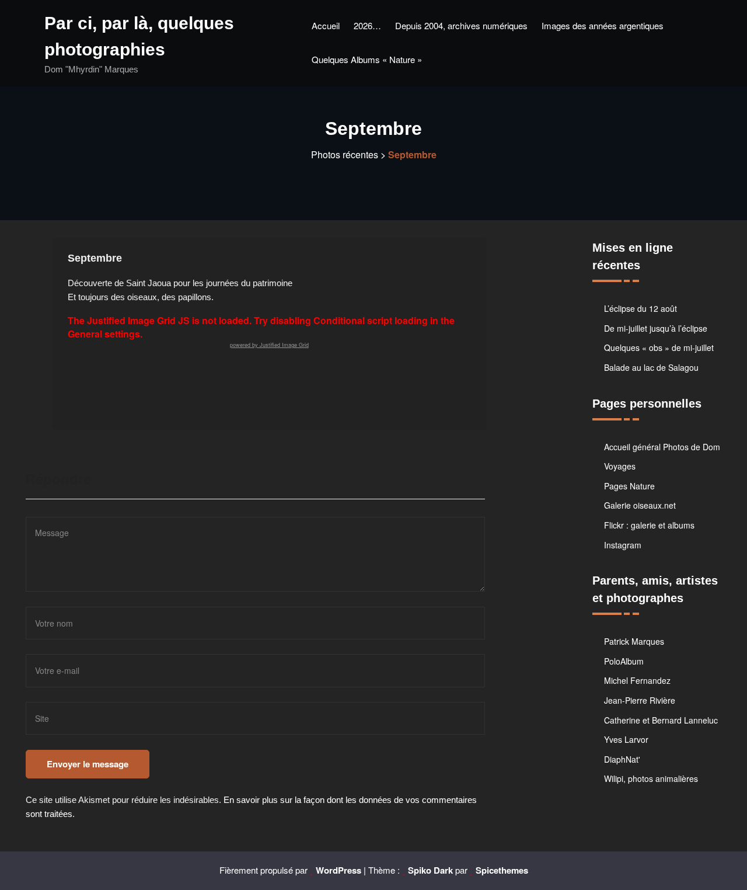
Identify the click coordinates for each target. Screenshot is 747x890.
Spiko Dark (430, 870)
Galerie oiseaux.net (640, 505)
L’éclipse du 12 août (640, 308)
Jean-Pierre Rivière (639, 700)
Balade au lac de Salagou (651, 367)
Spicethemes (502, 870)
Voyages (620, 466)
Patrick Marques (634, 641)
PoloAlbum (624, 661)
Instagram (622, 545)
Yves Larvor (626, 739)
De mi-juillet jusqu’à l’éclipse (655, 328)
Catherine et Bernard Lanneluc (661, 720)
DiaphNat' (622, 759)
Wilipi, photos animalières (651, 778)
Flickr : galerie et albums (649, 525)
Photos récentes (344, 154)
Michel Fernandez (637, 680)
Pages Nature (629, 486)
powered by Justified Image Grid (269, 345)
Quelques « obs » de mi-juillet (659, 347)
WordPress (338, 870)
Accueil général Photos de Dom (662, 447)
